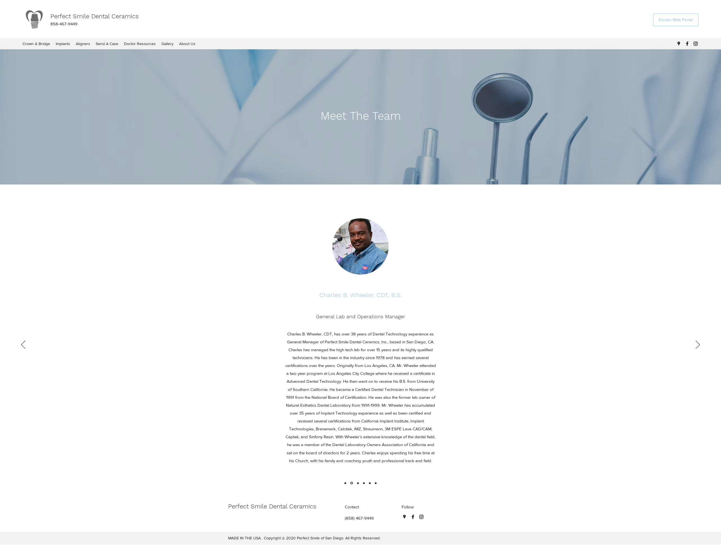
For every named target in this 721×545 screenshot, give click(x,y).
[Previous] (23, 345)
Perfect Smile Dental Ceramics (94, 16)
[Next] (698, 345)
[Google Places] (679, 43)
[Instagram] (695, 43)
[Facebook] (687, 43)
